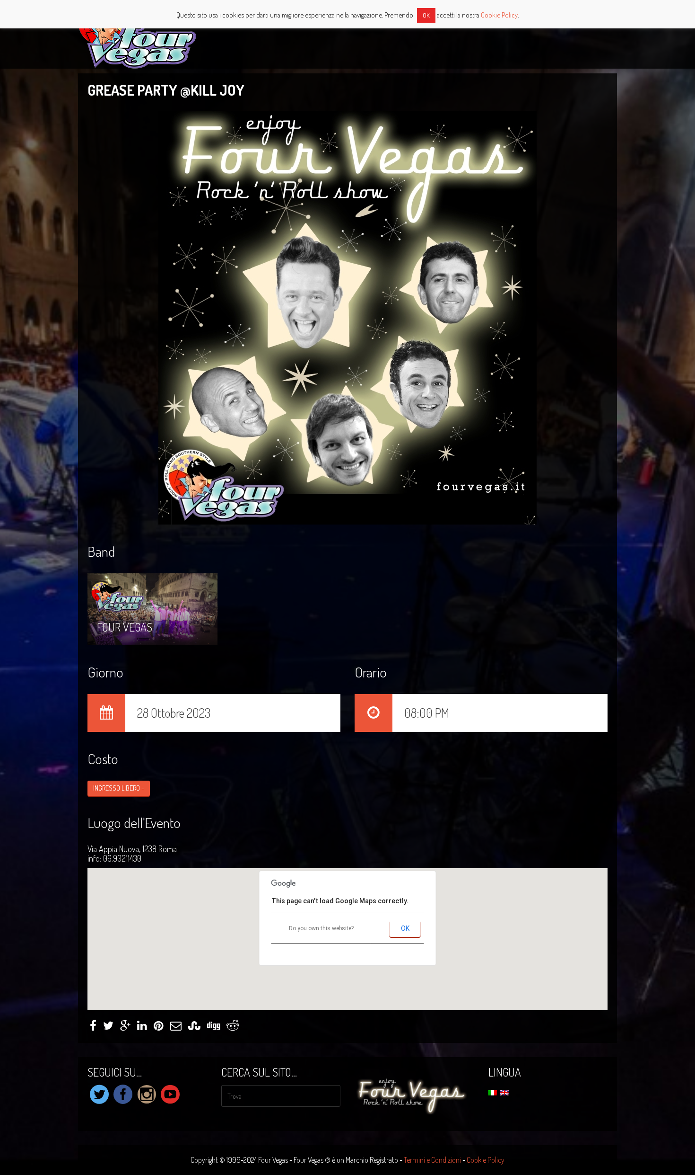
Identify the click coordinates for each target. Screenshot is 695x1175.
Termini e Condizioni (432, 1160)
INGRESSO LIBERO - (118, 788)
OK (405, 928)
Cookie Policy (485, 1160)
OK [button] (426, 15)
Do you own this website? (321, 928)
